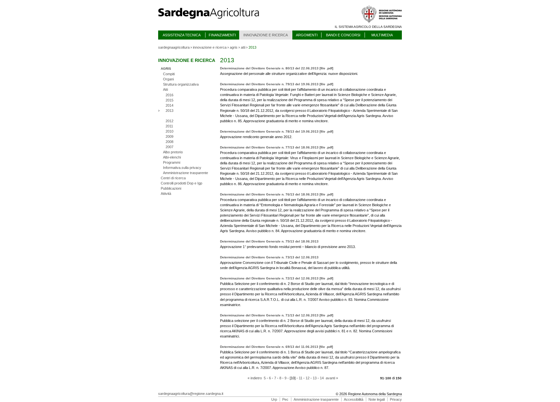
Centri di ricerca (173, 178)
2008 (169, 142)
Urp (274, 399)
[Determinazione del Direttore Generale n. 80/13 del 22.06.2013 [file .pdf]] (358, 74)
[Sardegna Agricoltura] (215, 21)
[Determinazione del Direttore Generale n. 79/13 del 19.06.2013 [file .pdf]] (329, 121)
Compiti (169, 74)
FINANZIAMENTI (222, 35)
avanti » (332, 378)
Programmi (171, 162)
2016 (169, 95)
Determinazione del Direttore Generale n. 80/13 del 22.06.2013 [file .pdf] (276, 68)
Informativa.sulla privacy (182, 168)
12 (307, 378)
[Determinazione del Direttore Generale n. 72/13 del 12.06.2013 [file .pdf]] (241, 305)
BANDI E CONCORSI (343, 35)
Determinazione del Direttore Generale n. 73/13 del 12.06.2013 (269, 257)
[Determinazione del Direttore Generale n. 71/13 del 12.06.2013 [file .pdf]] (240, 336)
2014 (169, 105)
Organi (168, 79)
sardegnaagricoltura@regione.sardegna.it (190, 394)
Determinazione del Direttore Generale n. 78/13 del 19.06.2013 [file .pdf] (276, 131)
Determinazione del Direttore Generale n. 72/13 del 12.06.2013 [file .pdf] (276, 278)
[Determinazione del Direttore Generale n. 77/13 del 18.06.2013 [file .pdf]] (329, 184)
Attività (166, 193)
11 (300, 378)
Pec (285, 399)
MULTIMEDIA (382, 35)
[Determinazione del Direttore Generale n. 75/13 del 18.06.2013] (356, 247)
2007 (169, 147)
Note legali (376, 399)
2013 (169, 110)
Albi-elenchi (172, 157)
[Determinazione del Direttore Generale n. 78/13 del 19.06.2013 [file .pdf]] (292, 137)
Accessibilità (353, 399)
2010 (169, 131)
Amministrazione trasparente (185, 173)
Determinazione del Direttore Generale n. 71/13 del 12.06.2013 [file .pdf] (276, 315)
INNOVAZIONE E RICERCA (265, 35)
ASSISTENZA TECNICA (182, 35)
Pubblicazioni (171, 188)
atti (243, 47)
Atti (165, 89)
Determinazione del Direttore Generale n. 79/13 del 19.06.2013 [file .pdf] (276, 84)
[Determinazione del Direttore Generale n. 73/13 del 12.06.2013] (350, 268)
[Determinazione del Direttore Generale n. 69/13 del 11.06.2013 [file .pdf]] (329, 368)
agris (234, 47)
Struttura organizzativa (181, 84)
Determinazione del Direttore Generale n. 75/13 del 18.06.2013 (269, 241)
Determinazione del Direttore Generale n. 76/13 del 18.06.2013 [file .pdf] (276, 194)
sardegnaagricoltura (174, 47)
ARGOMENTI (307, 35)
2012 (169, 121)
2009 (169, 136)
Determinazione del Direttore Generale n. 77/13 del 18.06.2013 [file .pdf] (276, 147)
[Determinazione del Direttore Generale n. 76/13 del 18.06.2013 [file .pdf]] (366, 231)
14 (322, 378)
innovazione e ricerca (210, 47)
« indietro (255, 378)
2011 (169, 126)
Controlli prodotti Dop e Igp (181, 183)
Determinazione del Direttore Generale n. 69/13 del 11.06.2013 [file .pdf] (276, 347)
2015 (169, 100)
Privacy (396, 399)
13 (315, 378)
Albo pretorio (173, 152)
